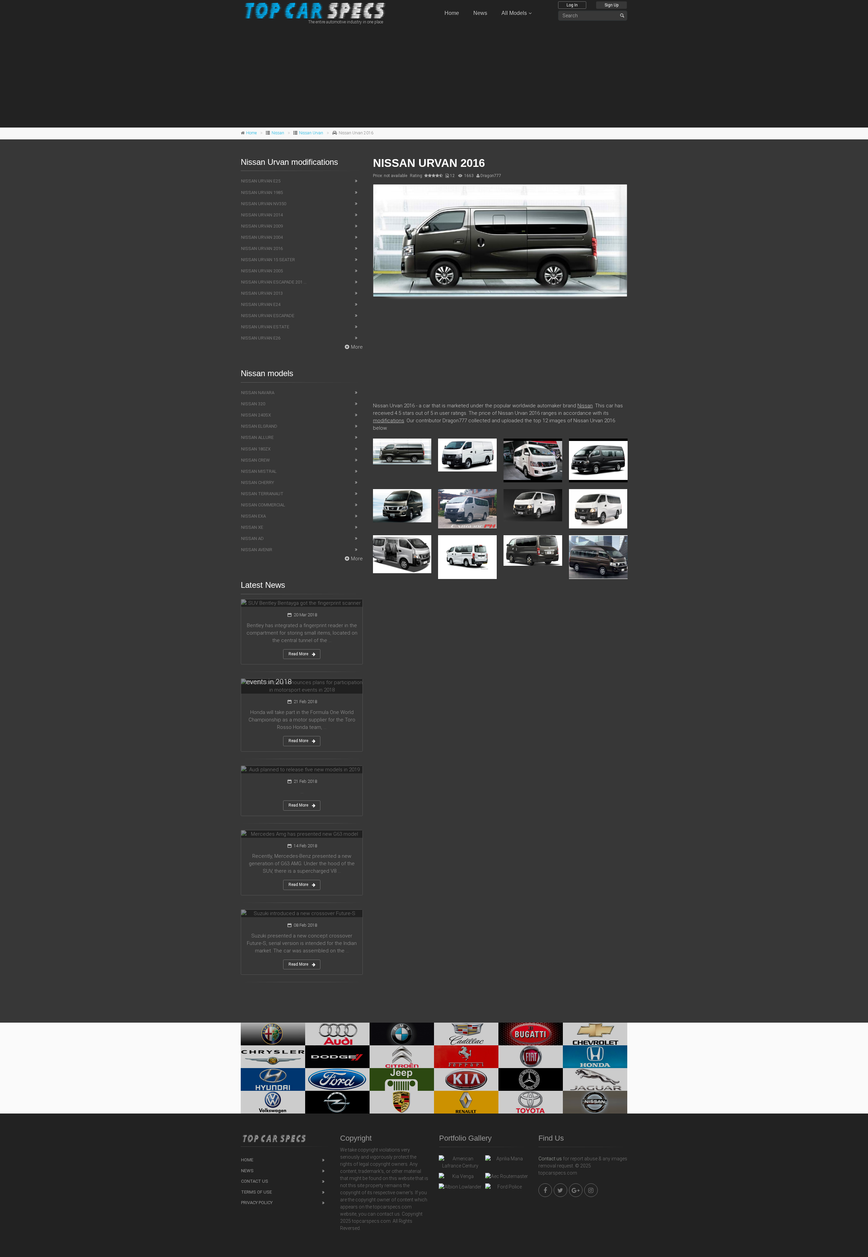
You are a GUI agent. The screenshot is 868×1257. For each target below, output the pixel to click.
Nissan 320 (253, 403)
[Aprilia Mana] (506, 1160)
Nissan (278, 133)
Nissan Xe (252, 527)
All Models (514, 13)
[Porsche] (402, 1102)
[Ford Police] (506, 1188)
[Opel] (337, 1102)
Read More (298, 654)
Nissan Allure (257, 437)
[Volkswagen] (273, 1102)
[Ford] (337, 1079)
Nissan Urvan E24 (260, 304)
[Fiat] (530, 1056)
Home (452, 13)
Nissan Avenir (256, 549)
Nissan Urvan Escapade (267, 315)
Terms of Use (256, 1192)
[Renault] (466, 1102)
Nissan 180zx (256, 448)
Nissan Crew (255, 460)
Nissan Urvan (311, 133)
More (357, 347)
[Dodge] (337, 1056)
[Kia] (466, 1079)
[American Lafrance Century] (460, 1162)
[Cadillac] (466, 1034)
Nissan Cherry (257, 482)
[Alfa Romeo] (273, 1034)
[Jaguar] (595, 1079)
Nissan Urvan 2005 (262, 270)
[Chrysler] (273, 1056)
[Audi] (337, 1034)
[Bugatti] (530, 1034)
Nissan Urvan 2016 (262, 248)
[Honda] (595, 1056)
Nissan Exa (253, 516)
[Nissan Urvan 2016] (500, 240)
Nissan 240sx (256, 415)
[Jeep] (402, 1079)
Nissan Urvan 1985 (262, 192)
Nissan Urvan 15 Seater (268, 259)
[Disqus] (500, 682)
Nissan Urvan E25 (260, 180)
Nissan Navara (257, 392)
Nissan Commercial (263, 504)
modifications (388, 421)
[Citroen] (402, 1056)
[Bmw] (402, 1034)
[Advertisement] (434, 74)
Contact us (550, 1158)
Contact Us (254, 1181)
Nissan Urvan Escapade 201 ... (274, 282)
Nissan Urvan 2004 (262, 237)
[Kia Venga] (460, 1178)
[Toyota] (530, 1102)
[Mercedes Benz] (530, 1079)
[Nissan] (595, 1102)
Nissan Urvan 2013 (262, 293)
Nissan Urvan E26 (260, 338)
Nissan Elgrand (259, 426)
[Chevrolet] (595, 1034)
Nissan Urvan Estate (265, 326)
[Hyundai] (273, 1079)
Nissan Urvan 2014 (262, 214)
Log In (572, 5)
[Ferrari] (466, 1056)
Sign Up (611, 5)
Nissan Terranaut (262, 493)
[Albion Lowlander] (460, 1188)
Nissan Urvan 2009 (262, 226)
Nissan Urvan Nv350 (263, 203)
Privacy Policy (257, 1202)
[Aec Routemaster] (506, 1178)
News (480, 13)
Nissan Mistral (259, 471)
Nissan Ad (252, 538)
